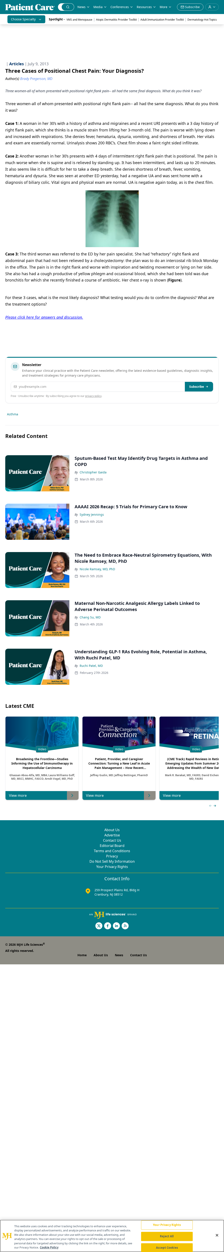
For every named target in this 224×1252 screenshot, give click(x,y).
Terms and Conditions (112, 850)
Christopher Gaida (93, 472)
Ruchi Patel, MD (91, 666)
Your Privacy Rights (112, 866)
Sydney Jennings (92, 514)
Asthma (12, 414)
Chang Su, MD (90, 617)
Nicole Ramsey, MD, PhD (97, 569)
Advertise (112, 835)
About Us (112, 829)
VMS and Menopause (79, 19)
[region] (112, 1236)
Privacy (112, 856)
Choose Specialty (23, 19)
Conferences (119, 7)
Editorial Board (112, 845)
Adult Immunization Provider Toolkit (162, 19)
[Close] (217, 1235)
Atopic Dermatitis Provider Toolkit (116, 19)
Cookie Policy (49, 1247)
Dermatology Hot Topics (202, 19)
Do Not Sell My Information (112, 861)
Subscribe (196, 386)
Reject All (167, 1236)
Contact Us (112, 840)
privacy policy (93, 396)
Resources (144, 7)
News (81, 7)
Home (82, 955)
